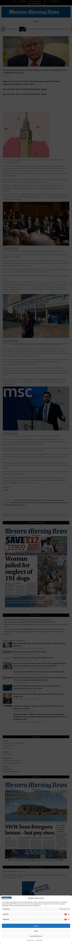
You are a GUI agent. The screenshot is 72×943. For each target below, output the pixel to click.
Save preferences (36, 936)
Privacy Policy (39, 940)
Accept (36, 926)
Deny (36, 931)
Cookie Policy (30, 940)
